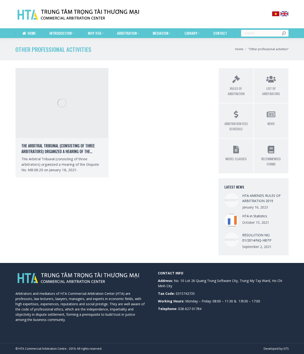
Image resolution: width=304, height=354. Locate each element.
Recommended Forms (271, 161)
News (271, 123)
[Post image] (231, 200)
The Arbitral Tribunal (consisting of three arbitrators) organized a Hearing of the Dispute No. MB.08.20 (58, 151)
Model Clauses (236, 158)
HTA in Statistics (254, 216)
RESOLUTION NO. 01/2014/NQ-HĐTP (256, 237)
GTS (286, 349)
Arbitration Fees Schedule (236, 126)
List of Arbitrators (271, 91)
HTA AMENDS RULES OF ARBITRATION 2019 (261, 198)
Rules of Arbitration (236, 91)
